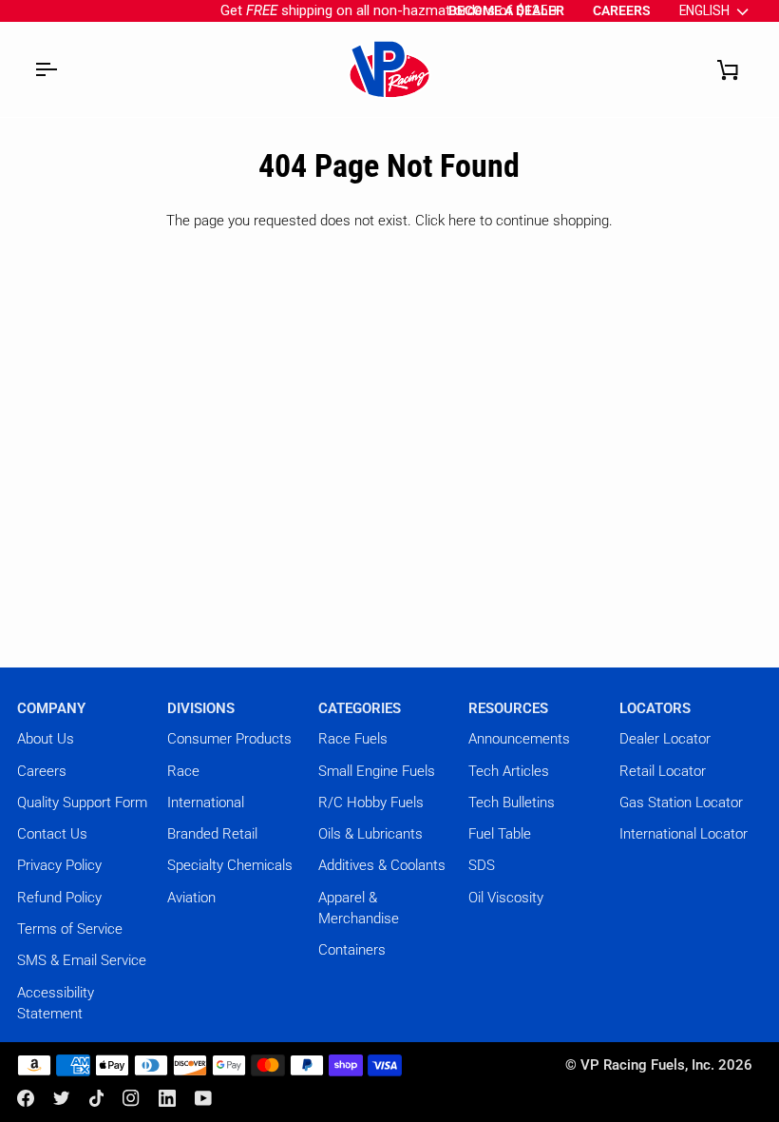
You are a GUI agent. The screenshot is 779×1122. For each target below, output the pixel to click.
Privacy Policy (59, 865)
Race (183, 771)
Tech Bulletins (511, 802)
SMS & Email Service (81, 960)
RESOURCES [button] (508, 708)
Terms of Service (70, 929)
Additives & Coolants (382, 865)
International (205, 802)
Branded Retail (212, 833)
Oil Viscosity (505, 897)
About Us (45, 738)
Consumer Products (229, 738)
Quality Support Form (82, 802)
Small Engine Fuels (376, 771)
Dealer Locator (665, 738)
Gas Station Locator (681, 802)
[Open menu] (45, 69)
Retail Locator (662, 771)
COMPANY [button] (51, 708)
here (462, 220)
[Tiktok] (96, 1098)
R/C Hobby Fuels (371, 802)
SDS (481, 865)
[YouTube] (203, 1098)
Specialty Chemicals (230, 865)
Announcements (519, 738)
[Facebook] (25, 1098)
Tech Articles (508, 771)
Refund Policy (59, 897)
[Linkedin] (167, 1098)
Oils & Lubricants (370, 833)
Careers (41, 771)
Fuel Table (499, 833)
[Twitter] (61, 1098)
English (704, 10)
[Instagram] (131, 1098)
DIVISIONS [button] (201, 708)
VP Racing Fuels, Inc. (647, 1065)
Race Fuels (353, 738)
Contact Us (52, 833)
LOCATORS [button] (655, 708)
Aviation (191, 897)
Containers (352, 949)
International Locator (683, 833)
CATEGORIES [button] (359, 708)
